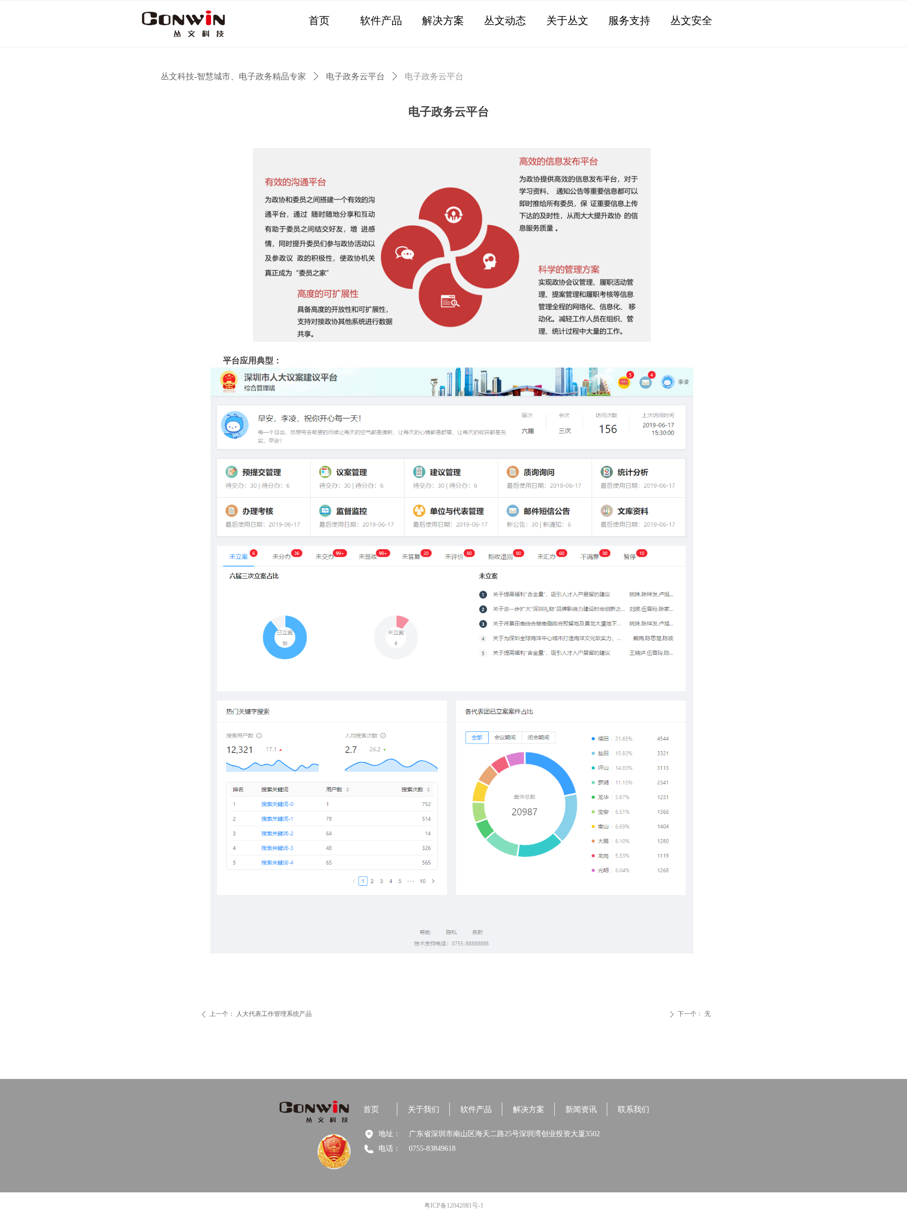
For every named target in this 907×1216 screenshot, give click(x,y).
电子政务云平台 (355, 76)
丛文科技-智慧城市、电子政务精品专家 (233, 76)
